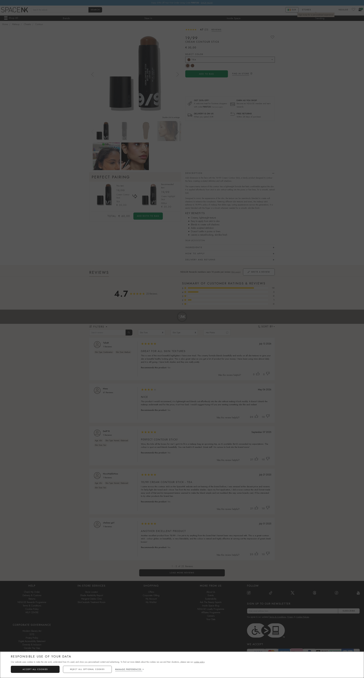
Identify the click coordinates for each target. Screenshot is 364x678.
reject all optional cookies (87, 669)
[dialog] (182, 665)
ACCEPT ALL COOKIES (35, 669)
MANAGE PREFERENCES (128, 669)
